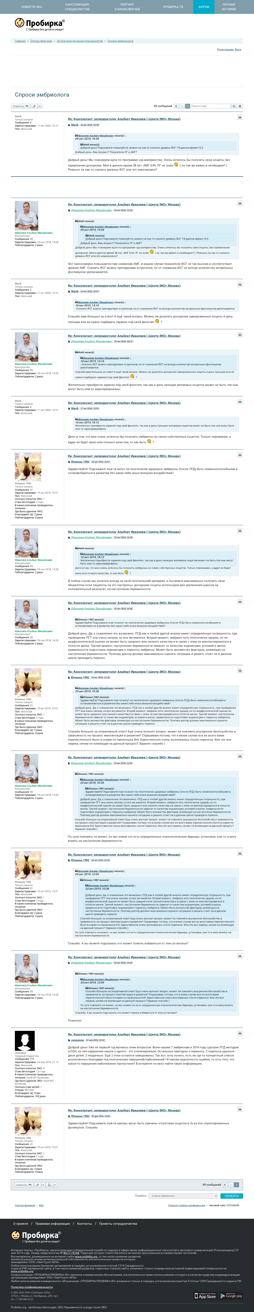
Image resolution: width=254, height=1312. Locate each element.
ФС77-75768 (71, 1252)
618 (32, 1058)
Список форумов (41, 40)
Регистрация (225, 49)
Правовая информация (52, 1223)
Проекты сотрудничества (118, 1223)
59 (31, 238)
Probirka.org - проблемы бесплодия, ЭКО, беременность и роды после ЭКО (59, 1307)
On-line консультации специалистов (80, 40)
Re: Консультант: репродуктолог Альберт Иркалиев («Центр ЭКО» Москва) (124, 119)
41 (31, 489)
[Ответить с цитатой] (239, 117)
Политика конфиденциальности (32, 1287)
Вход (238, 49)
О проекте (20, 1223)
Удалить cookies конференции (186, 1205)
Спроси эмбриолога (120, 40)
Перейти (140, 1195)
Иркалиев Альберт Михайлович (96, 135)
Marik (18, 116)
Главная (20, 40)
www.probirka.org (86, 1256)
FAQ (41, 1205)
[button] (176, 106)
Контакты (84, 1223)
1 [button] (182, 106)
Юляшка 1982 (23, 483)
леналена (20, 1052)
